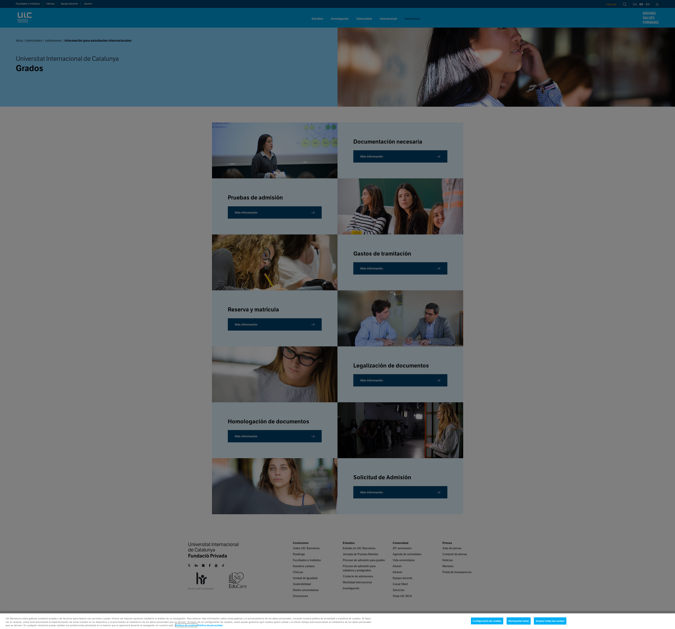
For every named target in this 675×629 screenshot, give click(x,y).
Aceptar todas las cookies (550, 620)
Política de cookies (186, 625)
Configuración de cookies (487, 620)
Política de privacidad (210, 625)
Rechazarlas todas (519, 620)
